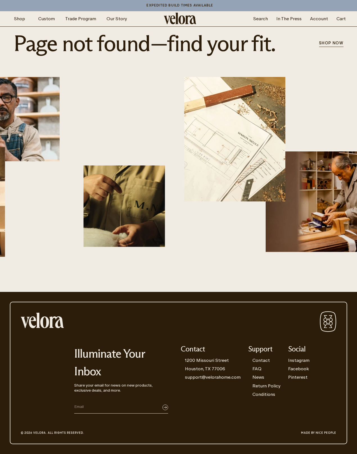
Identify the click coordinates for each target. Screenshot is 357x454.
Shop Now (331, 43)
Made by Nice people (318, 433)
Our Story (117, 18)
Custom (46, 18)
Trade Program (80, 18)
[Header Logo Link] (180, 18)
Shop (19, 18)
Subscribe (165, 407)
